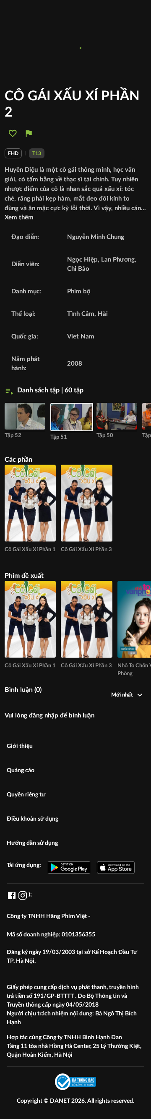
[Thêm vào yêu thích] (13, 133)
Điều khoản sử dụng (32, 819)
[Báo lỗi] (29, 133)
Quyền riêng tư (26, 795)
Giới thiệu (20, 746)
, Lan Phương (116, 260)
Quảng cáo (20, 770)
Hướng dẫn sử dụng (32, 843)
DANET (60, 1101)
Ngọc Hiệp (82, 260)
